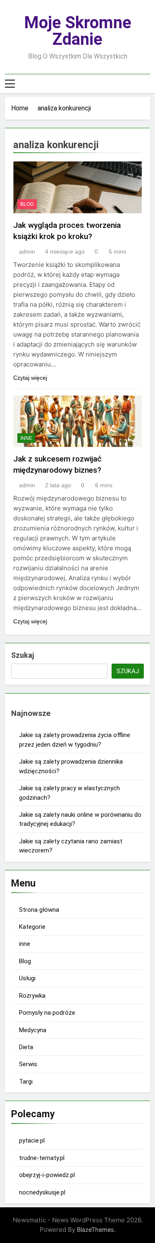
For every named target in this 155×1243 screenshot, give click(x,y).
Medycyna (32, 1030)
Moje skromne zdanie (77, 31)
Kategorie (32, 926)
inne (26, 438)
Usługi (27, 978)
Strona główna (39, 909)
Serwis (28, 1064)
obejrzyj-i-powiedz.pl (47, 1175)
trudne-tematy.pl (41, 1158)
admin (27, 251)
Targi (26, 1081)
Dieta (26, 1047)
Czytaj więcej (30, 377)
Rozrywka (32, 995)
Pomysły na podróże (47, 1012)
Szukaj (22, 655)
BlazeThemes (95, 1229)
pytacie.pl (32, 1140)
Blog (27, 204)
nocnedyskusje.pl (42, 1192)
